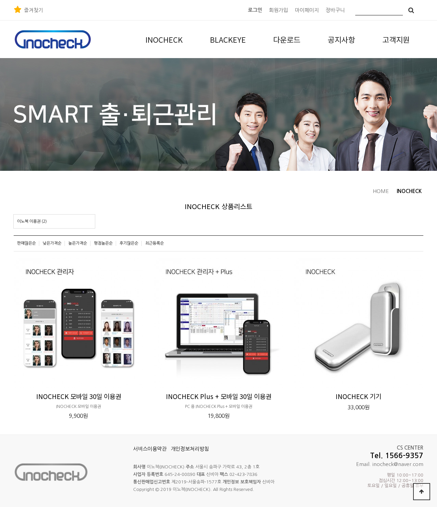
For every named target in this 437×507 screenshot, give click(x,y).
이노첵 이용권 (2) (32, 221)
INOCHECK (409, 191)
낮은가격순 (52, 243)
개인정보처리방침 (190, 448)
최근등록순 (154, 243)
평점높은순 (103, 243)
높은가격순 (77, 243)
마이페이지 (307, 10)
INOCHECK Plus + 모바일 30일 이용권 (218, 396)
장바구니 (335, 10)
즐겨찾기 (33, 10)
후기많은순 (128, 243)
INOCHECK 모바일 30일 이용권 (78, 396)
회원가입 (278, 10)
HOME (381, 191)
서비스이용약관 (150, 448)
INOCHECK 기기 (358, 396)
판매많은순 (26, 243)
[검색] (411, 10)
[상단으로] (421, 491)
